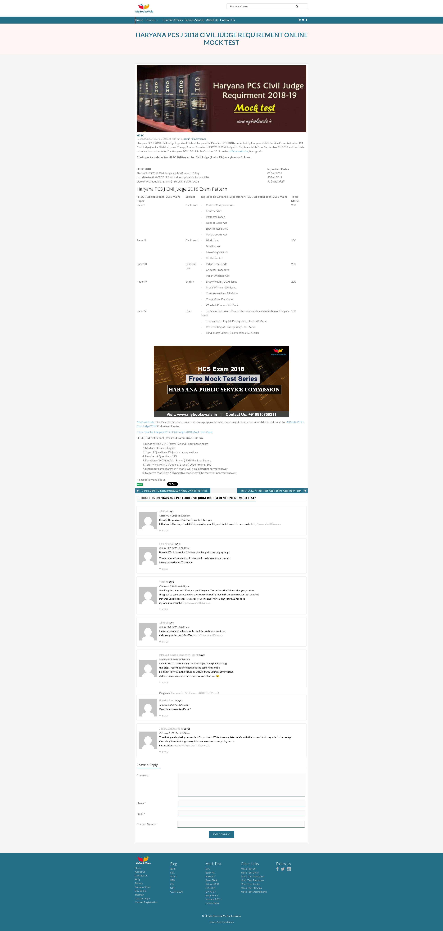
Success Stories (194, 20)
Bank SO (210, 876)
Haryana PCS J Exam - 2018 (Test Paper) (195, 692)
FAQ (137, 879)
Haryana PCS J (213, 899)
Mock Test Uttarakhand (254, 891)
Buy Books (140, 890)
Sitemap (139, 894)
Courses (150, 20)
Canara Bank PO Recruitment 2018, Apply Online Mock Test (174, 490)
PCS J (173, 876)
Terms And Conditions (221, 921)
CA (172, 884)
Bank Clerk (211, 880)
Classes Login (142, 898)
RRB (172, 880)
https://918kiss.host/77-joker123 (192, 745)
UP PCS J (211, 891)
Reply (165, 530)
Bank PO (210, 872)
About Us (212, 20)
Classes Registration (146, 902)
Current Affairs (172, 20)
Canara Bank (212, 903)
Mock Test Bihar (250, 872)
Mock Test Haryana (251, 887)
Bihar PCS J (212, 895)
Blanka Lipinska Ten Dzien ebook (179, 654)
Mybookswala (145, 422)
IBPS (173, 868)
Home (139, 20)
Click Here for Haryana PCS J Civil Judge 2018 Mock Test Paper (175, 432)
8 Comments (199, 138)
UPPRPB (210, 887)
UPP (172, 887)
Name (141, 803)
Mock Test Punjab (250, 884)
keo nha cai (166, 543)
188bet (163, 511)
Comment (142, 775)
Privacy (139, 883)
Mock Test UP (248, 868)
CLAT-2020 (176, 891)
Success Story (142, 886)
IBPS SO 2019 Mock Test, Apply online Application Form (271, 490)
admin (187, 138)
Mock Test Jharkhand (252, 876)
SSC (172, 872)
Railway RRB (212, 884)
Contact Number (147, 824)
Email (141, 813)
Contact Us (227, 20)
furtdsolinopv (167, 700)
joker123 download (171, 728)
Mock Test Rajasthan (252, 880)
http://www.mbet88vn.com (266, 524)
